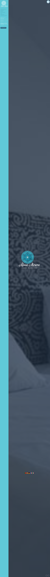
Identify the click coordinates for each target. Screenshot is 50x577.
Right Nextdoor (3, 12)
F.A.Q (1, 13)
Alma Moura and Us (3, 9)
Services (2, 11)
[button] (46, 575)
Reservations (2, 14)
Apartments (2, 10)
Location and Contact (4, 15)
